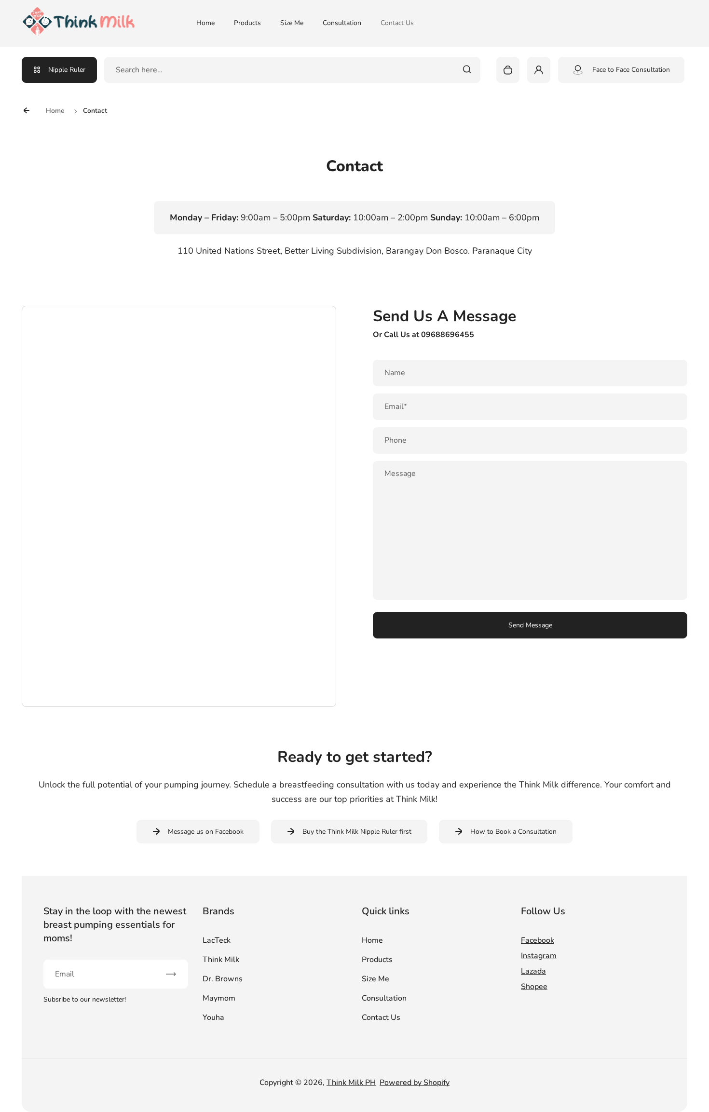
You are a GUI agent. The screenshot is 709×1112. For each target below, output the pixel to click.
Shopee (534, 986)
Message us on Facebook (206, 831)
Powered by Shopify (415, 1082)
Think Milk (221, 959)
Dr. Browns (223, 979)
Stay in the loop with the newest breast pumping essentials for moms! (114, 925)
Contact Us (397, 22)
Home (205, 22)
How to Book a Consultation (513, 831)
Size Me (291, 22)
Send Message (530, 625)
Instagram (539, 955)
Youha (213, 1017)
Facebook (537, 940)
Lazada (533, 971)
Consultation (342, 22)
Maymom (219, 998)
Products (247, 22)
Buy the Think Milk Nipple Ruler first (356, 831)
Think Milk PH (351, 1082)
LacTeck (217, 940)
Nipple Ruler (66, 69)
